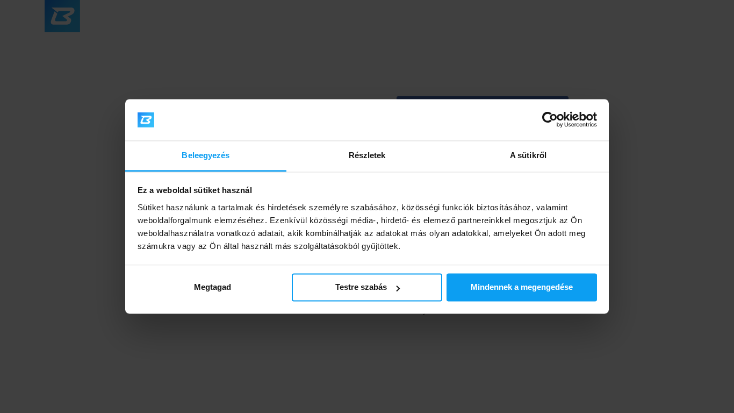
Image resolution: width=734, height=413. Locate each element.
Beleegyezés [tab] (205, 155)
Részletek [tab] (367, 155)
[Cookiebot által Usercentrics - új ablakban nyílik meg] (550, 120)
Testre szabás (361, 287)
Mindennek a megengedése (522, 287)
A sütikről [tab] (528, 155)
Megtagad (212, 287)
